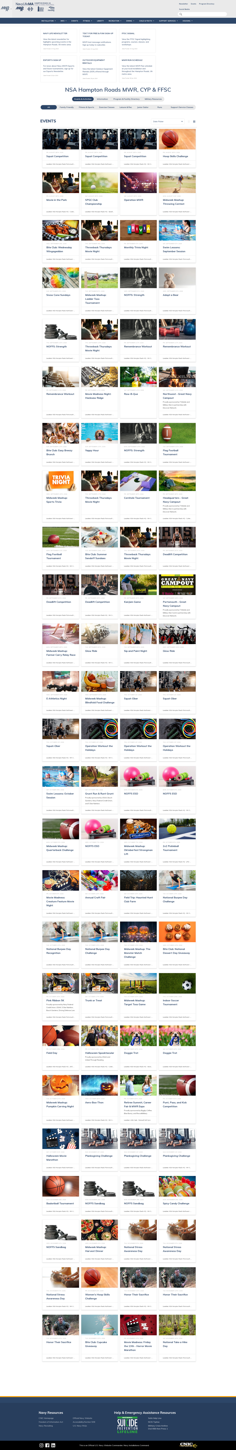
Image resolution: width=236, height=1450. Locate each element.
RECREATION (114, 21)
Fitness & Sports (86, 107)
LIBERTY (100, 21)
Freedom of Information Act (51, 1422)
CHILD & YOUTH (145, 21)
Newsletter (183, 4)
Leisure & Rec (126, 107)
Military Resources (153, 99)
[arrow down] (6, 9)
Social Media (184, 9)
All (48, 107)
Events (193, 4)
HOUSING (186, 21)
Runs (159, 107)
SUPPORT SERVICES (167, 21)
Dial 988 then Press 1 (158, 1428)
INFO (62, 21)
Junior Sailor (142, 107)
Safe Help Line (154, 1418)
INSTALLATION (47, 21)
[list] (189, 122)
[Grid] (194, 122)
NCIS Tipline (153, 1422)
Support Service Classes (182, 107)
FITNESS (86, 21)
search (181, 14)
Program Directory (206, 4)
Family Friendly (67, 107)
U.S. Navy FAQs (80, 1425)
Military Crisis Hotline (158, 1425)
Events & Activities (82, 99)
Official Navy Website (82, 1418)
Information (102, 99)
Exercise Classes (106, 107)
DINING (129, 21)
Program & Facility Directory (126, 99)
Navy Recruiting (46, 1425)
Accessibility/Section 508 (84, 1422)
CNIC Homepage (46, 1418)
